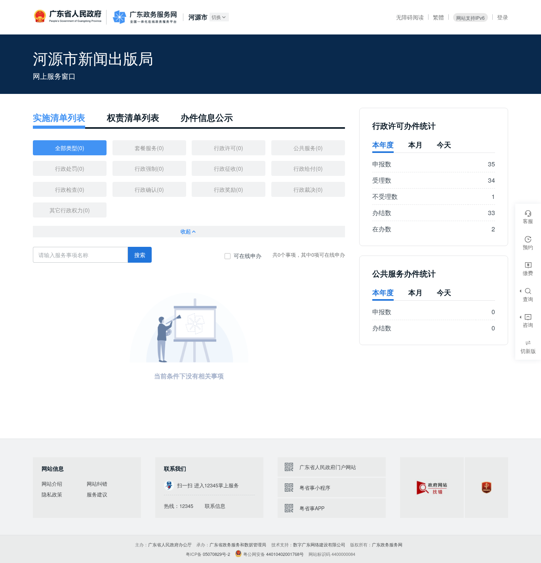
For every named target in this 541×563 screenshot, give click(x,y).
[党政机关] (486, 487)
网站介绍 (52, 483)
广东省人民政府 (68, 16)
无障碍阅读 (410, 17)
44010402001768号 (285, 554)
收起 (186, 231)
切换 (216, 16)
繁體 (438, 17)
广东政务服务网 (144, 17)
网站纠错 (97, 483)
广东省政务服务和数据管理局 (238, 544)
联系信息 (215, 506)
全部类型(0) (69, 148)
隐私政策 (52, 494)
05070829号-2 (216, 554)
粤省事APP (311, 508)
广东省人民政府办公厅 (170, 544)
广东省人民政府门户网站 (327, 467)
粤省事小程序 (314, 487)
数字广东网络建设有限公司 (319, 544)
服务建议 (97, 494)
